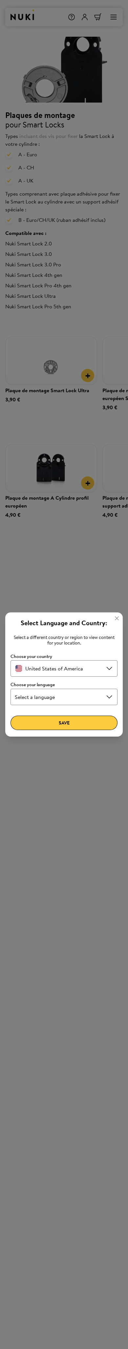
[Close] (116, 618)
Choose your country (31, 656)
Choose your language (33, 684)
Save (64, 723)
